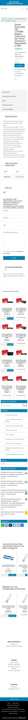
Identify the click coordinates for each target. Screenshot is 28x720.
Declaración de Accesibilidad (9, 711)
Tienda (10, 19)
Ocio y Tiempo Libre (12, 443)
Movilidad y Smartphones (13, 439)
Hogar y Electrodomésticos (14, 419)
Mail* (4, 225)
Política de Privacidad (13, 705)
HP (2, 21)
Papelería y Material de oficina (15, 448)
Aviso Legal (16, 703)
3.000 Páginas (19, 176)
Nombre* (5, 210)
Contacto (22, 711)
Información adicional (9, 96)
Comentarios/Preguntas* (10, 232)
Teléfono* (6, 217)
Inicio (3, 19)
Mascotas (9, 434)
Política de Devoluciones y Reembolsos (13, 709)
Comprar (19, 65)
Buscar (25, 405)
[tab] (14, 92)
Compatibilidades (7, 109)
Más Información (7, 105)
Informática (9, 430)
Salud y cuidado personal (13, 454)
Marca (4, 100)
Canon (8, 569)
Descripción (6, 92)
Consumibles (20, 19)
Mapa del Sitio (13, 713)
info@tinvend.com (14, 689)
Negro (17, 171)
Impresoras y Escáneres (13, 426)
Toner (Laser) (10, 21)
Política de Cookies (13, 707)
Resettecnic (22, 718)
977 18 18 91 (14, 2)
